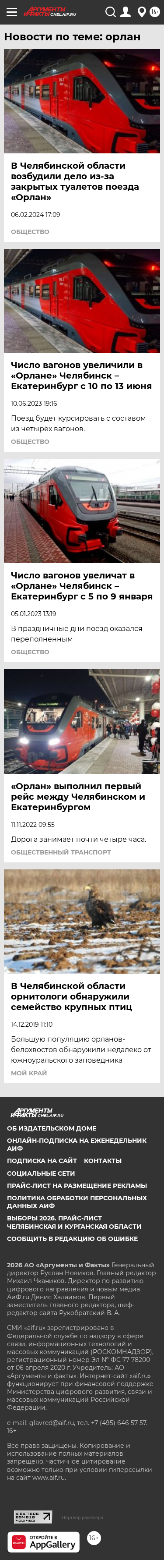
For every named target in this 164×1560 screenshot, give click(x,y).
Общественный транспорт (61, 852)
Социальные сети (41, 1173)
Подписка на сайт (42, 1161)
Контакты (103, 1161)
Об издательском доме (51, 1128)
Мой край (29, 1073)
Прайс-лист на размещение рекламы (77, 1186)
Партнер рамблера (82, 1517)
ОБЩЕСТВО (30, 232)
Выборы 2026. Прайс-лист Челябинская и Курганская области (74, 1222)
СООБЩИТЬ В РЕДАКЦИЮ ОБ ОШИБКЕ (72, 1239)
